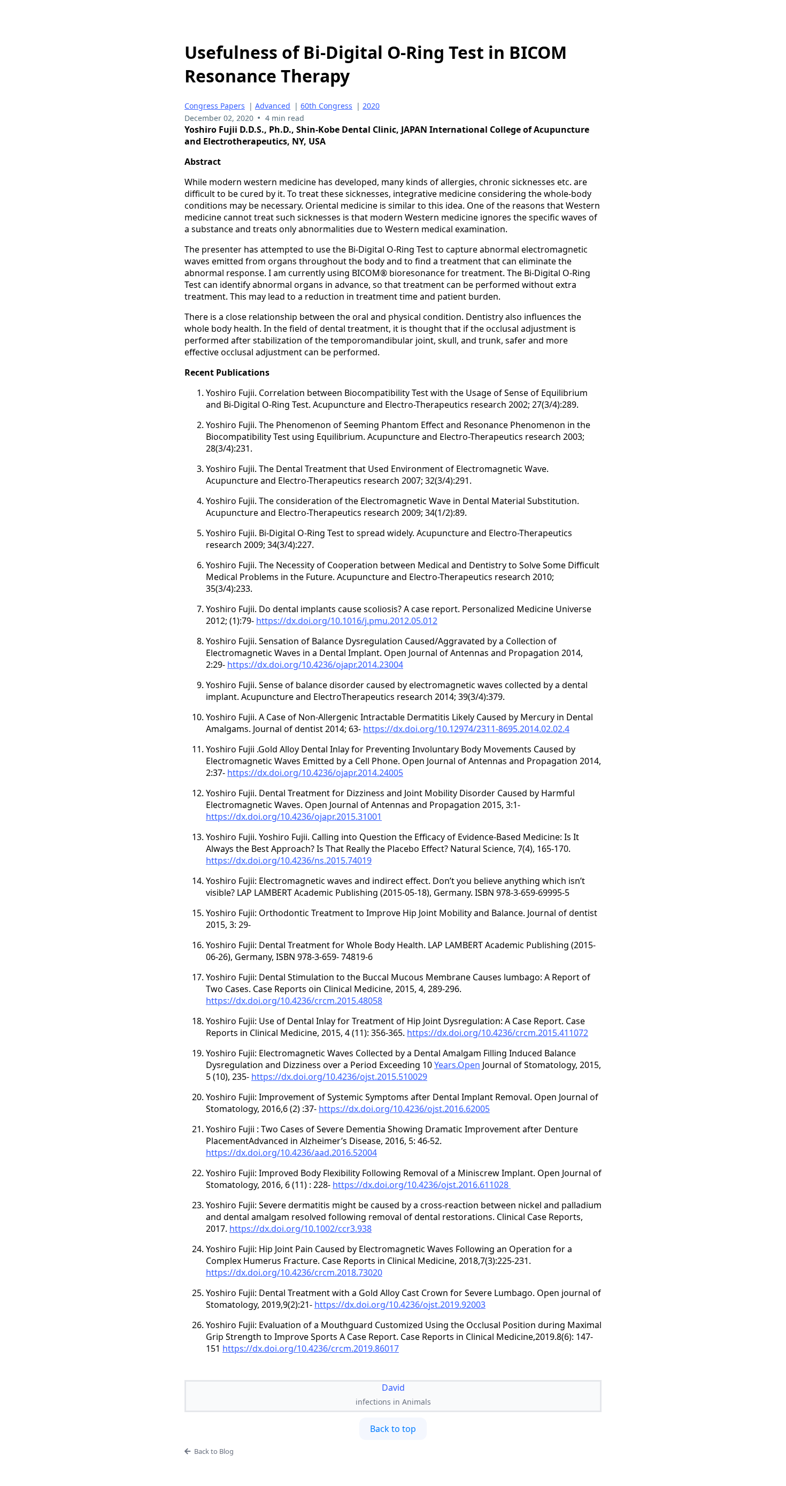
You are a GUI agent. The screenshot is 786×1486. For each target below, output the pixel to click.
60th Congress (326, 106)
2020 (371, 106)
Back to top (393, 1429)
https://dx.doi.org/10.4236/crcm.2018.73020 (294, 1272)
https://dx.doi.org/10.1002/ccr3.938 (300, 1228)
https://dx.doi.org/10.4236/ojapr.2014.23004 (315, 664)
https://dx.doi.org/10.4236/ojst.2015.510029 (339, 1077)
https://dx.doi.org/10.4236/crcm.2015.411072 (497, 1033)
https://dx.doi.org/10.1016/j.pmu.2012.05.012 (346, 621)
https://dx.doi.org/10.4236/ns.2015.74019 (289, 860)
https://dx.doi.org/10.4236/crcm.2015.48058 (294, 1001)
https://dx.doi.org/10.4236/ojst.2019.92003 (400, 1304)
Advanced (272, 106)
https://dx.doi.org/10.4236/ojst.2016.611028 (422, 1185)
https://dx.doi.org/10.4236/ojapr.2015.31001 (294, 816)
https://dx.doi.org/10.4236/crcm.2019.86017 (310, 1348)
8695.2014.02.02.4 (466, 729)
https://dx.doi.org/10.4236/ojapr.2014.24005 (315, 773)
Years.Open (457, 1065)
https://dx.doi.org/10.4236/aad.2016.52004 (291, 1153)
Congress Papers (214, 106)
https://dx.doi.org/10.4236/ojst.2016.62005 (404, 1109)
